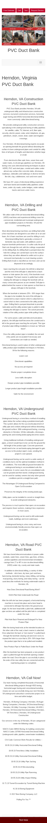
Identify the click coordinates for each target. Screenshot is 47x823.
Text (25, 10)
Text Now (23, 820)
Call (19, 10)
